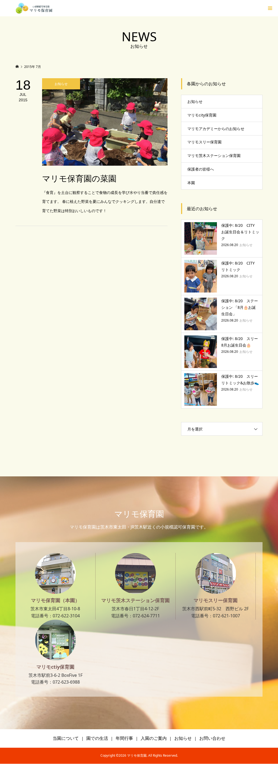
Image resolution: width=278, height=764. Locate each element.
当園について (66, 738)
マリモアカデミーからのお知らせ (215, 128)
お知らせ (195, 101)
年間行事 (124, 738)
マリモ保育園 (139, 513)
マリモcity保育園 (201, 115)
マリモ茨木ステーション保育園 (214, 155)
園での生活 (97, 738)
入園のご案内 (154, 738)
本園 (191, 182)
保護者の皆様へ (200, 169)
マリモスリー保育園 (204, 141)
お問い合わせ (212, 738)
